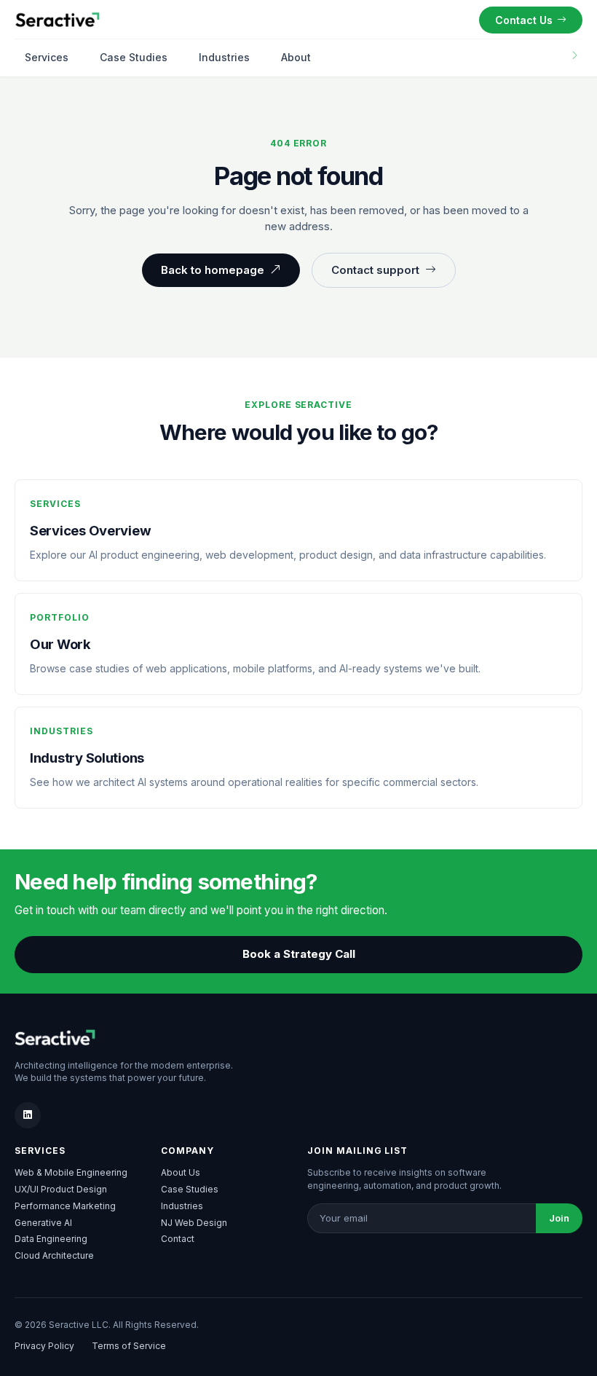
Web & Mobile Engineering (71, 1172)
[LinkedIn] (28, 1115)
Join (559, 1218)
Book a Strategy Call (298, 954)
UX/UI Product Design (61, 1189)
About (296, 57)
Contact (177, 1238)
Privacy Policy (44, 1345)
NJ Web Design (194, 1222)
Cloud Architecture (54, 1255)
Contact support (375, 270)
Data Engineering (51, 1238)
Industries (224, 57)
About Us (180, 1172)
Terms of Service (129, 1345)
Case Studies (133, 57)
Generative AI (43, 1222)
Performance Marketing (65, 1205)
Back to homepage (212, 270)
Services (46, 57)
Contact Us (524, 20)
